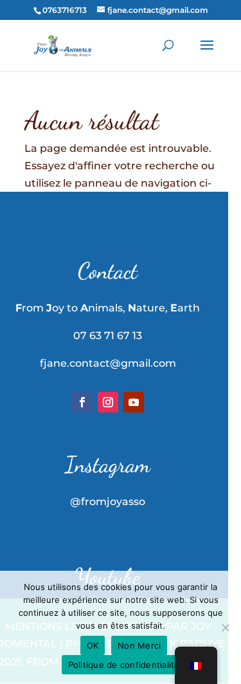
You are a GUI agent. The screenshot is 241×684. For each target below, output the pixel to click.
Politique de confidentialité (124, 665)
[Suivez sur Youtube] (133, 402)
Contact (108, 270)
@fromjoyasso (107, 501)
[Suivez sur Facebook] (82, 402)
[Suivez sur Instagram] (108, 402)
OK (93, 645)
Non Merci (139, 645)
